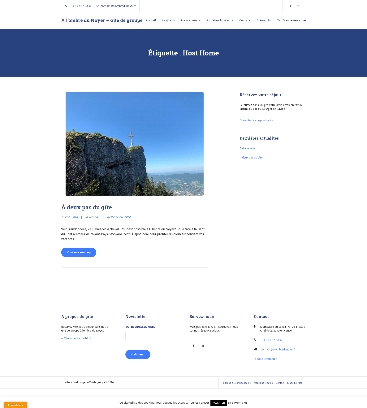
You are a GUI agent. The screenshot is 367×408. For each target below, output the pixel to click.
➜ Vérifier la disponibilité (76, 338)
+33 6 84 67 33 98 (271, 340)
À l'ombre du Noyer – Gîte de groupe (102, 20)
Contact (244, 20)
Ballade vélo (247, 148)
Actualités (264, 20)
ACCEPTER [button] (219, 402)
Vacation (94, 217)
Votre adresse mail (140, 326)
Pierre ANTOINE (121, 217)
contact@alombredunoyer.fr (278, 349)
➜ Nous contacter (265, 359)
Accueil (151, 20)
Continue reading (81, 253)
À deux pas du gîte (86, 207)
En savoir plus (238, 402)
